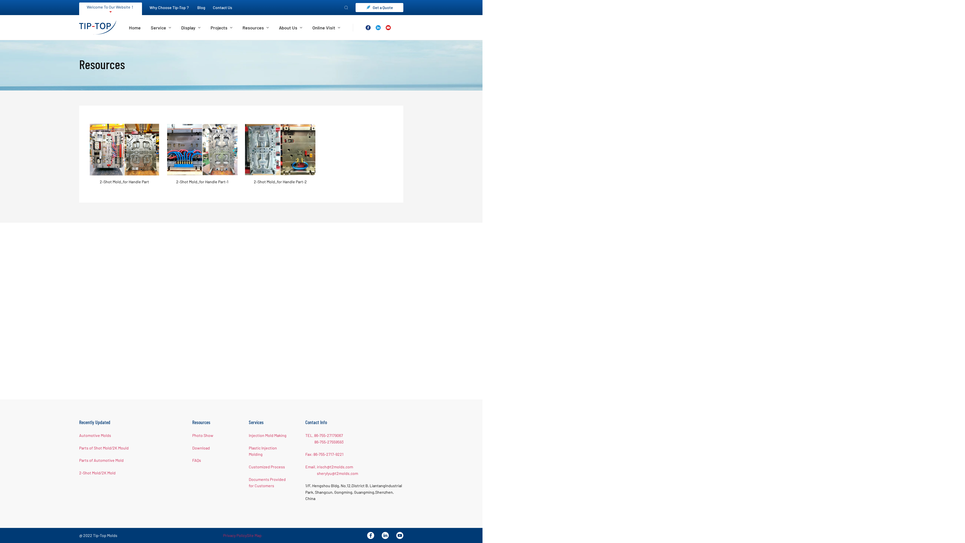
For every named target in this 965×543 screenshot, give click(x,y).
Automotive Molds (95, 435)
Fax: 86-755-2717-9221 (324, 454)
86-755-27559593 (329, 441)
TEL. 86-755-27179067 (324, 435)
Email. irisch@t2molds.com (329, 466)
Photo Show (202, 435)
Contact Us (222, 7)
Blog (201, 7)
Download (201, 447)
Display (188, 27)
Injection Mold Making (267, 435)
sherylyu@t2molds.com (337, 473)
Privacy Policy (235, 535)
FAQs (196, 460)
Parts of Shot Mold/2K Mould (104, 447)
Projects (219, 27)
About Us (288, 27)
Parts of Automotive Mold (101, 460)
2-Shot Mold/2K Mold (97, 472)
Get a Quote (383, 7)
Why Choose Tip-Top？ (170, 7)
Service (158, 27)
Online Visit (323, 27)
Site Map (254, 535)
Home (135, 27)
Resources (253, 27)
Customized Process (267, 466)
